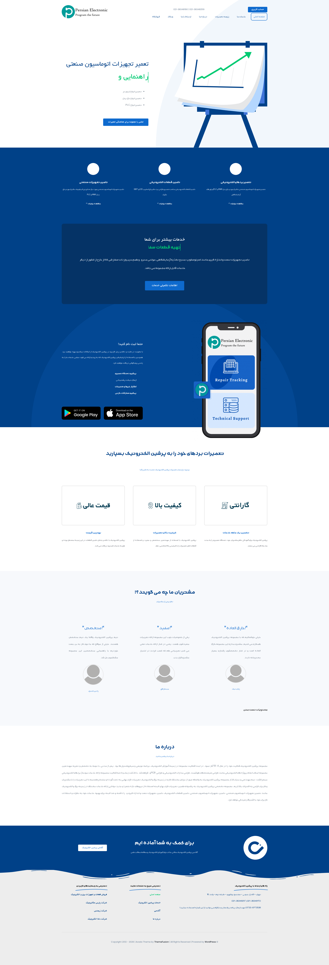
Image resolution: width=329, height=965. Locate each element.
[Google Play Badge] (81, 407)
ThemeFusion (161, 941)
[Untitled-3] (86, 6)
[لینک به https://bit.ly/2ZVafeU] (236, 169)
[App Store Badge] (123, 407)
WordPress (210, 941)
